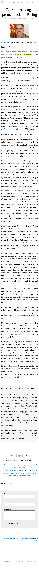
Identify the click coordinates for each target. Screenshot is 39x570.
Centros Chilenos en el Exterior (19, 2)
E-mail (11, 501)
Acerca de (6, 561)
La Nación (5, 42)
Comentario (7, 509)
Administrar (32, 561)
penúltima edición (8, 129)
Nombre (6, 494)
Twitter (19, 456)
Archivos (19, 561)
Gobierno (30, 18)
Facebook (12, 456)
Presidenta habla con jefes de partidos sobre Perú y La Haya (19, 470)
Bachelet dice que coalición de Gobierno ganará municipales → (29, 540)
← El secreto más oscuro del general (10, 539)
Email (27, 456)
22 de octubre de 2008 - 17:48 (15, 18)
